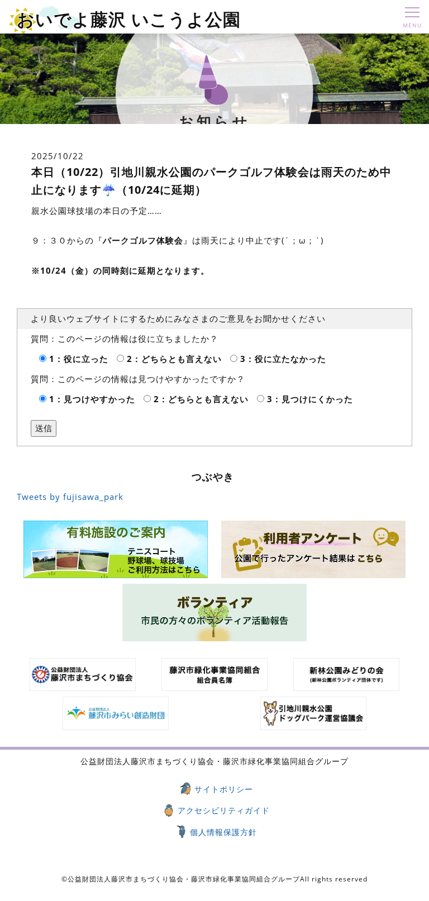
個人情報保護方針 (223, 832)
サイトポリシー (223, 789)
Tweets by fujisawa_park (70, 496)
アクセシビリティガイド (224, 810)
